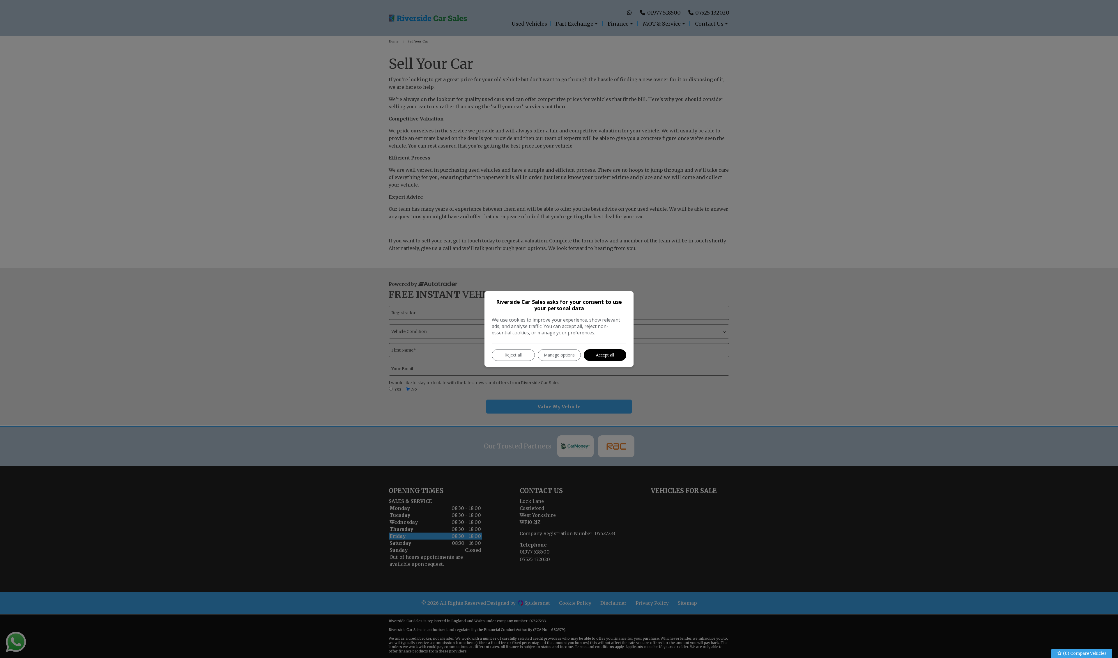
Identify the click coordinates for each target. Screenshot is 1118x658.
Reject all (513, 355)
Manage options (559, 355)
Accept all (605, 355)
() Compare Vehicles (1084, 653)
